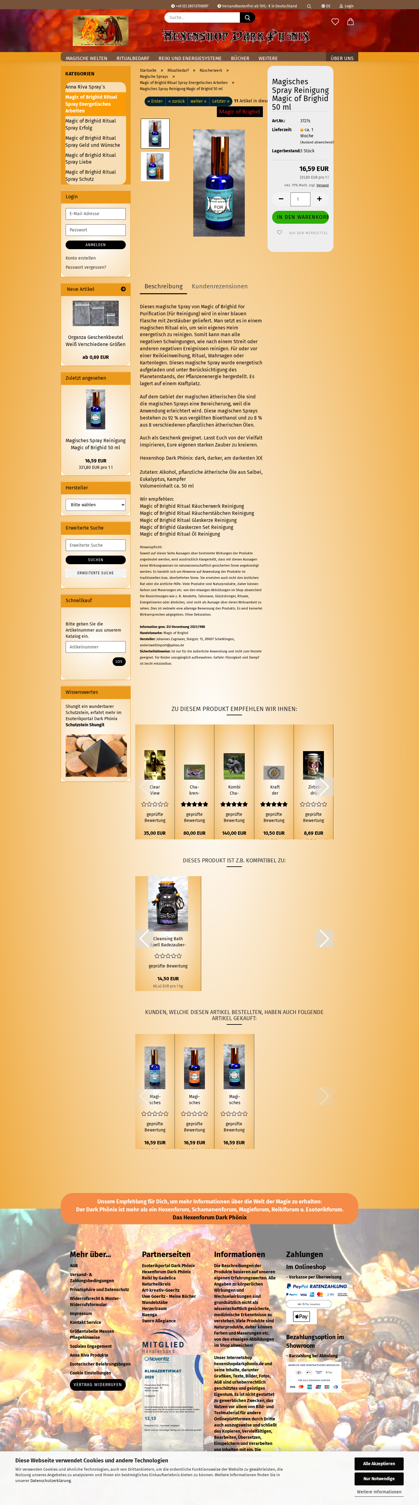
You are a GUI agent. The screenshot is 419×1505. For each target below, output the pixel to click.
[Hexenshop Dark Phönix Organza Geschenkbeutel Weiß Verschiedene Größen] (96, 313)
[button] (350, 22)
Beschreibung (163, 286)
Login (348, 6)
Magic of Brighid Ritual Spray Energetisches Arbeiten (91, 104)
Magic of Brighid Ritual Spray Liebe (90, 158)
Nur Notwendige (379, 1478)
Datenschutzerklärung (50, 1480)
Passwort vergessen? (86, 267)
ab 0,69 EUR (96, 357)
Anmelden (96, 245)
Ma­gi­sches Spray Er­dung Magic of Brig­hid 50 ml (194, 1100)
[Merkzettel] (335, 22)
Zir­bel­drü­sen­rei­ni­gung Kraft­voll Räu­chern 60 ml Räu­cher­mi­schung (314, 790)
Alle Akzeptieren (379, 1463)
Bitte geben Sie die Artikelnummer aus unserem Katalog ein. (93, 630)
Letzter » (220, 101)
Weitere (268, 58)
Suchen (95, 560)
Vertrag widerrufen (98, 1384)
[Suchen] (309, 4)
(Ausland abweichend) (317, 142)
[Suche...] (247, 17)
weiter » (198, 101)
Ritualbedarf (133, 58)
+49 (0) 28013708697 (191, 6)
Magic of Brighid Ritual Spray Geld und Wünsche (92, 141)
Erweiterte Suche (95, 573)
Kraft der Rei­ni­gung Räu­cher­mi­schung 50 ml (275, 790)
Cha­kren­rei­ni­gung (194, 790)
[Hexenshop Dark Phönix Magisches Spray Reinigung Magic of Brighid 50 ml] (219, 182)
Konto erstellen (81, 258)
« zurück (176, 101)
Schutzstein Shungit (85, 725)
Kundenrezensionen (220, 286)
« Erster (155, 101)
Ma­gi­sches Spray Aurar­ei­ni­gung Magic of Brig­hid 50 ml (155, 1100)
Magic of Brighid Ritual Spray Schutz (90, 175)
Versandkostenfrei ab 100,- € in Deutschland (259, 6)
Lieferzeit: (281, 129)
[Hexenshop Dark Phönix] (100, 30)
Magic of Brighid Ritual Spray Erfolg (90, 124)
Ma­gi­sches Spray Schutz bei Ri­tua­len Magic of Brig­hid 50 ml (234, 1100)
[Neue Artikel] (123, 289)
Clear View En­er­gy (155, 790)
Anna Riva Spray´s (85, 87)
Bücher (240, 58)
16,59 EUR (95, 461)
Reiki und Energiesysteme (190, 58)
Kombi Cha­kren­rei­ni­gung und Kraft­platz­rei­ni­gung (234, 790)
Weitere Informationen (379, 1492)
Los (119, 661)
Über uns (342, 58)
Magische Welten (86, 58)
